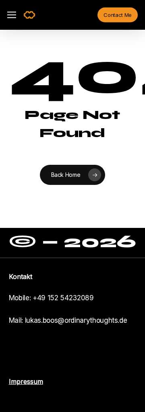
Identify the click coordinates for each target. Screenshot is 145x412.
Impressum (26, 381)
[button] (11, 15)
